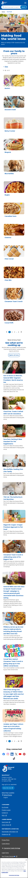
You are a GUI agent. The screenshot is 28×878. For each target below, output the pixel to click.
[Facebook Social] (3, 754)
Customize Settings (14, 875)
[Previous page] (7, 332)
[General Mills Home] (4, 3)
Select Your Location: (8, 793)
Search (23, 7)
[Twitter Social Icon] (16, 754)
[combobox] (12, 7)
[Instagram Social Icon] (8, 754)
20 (18, 741)
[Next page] (21, 332)
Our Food (9, 11)
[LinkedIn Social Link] (12, 754)
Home (3, 11)
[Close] (26, 860)
